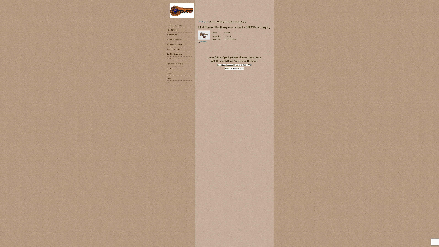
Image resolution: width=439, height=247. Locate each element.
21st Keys (202, 22)
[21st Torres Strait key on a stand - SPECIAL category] (204, 35)
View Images (203, 41)
